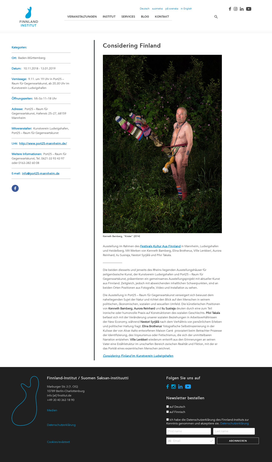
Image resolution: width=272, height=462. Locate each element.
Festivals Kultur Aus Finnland (160, 246)
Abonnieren (238, 440)
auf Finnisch (177, 412)
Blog (145, 16)
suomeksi (157, 8)
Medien (52, 410)
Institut (109, 16)
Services (128, 16)
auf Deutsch (177, 407)
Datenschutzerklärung (61, 425)
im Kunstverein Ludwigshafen (138, 356)
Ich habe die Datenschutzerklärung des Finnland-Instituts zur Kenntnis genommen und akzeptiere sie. (207, 421)
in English (186, 8)
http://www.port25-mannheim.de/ (43, 143)
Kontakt (162, 16)
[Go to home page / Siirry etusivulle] (29, 17)
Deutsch (145, 8)
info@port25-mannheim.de (41, 173)
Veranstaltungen (82, 16)
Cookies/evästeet (58, 442)
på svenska (171, 8)
